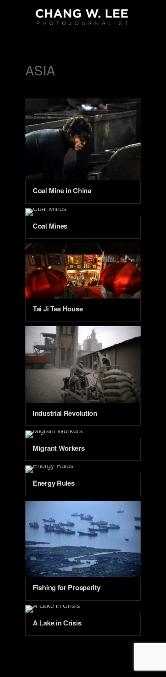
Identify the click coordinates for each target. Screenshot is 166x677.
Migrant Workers (59, 448)
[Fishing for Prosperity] (83, 539)
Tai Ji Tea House (58, 309)
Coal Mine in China (62, 190)
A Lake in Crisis (57, 623)
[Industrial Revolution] (83, 364)
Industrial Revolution (65, 413)
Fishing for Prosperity (66, 587)
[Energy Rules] (83, 469)
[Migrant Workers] (83, 434)
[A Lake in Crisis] (83, 609)
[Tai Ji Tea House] (83, 270)
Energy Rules (53, 483)
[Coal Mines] (83, 212)
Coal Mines (50, 226)
